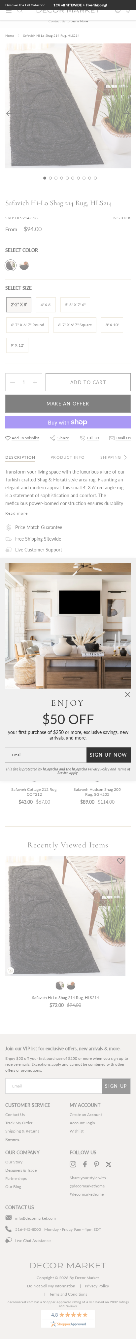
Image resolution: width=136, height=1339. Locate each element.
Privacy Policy (98, 769)
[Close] (128, 694)
